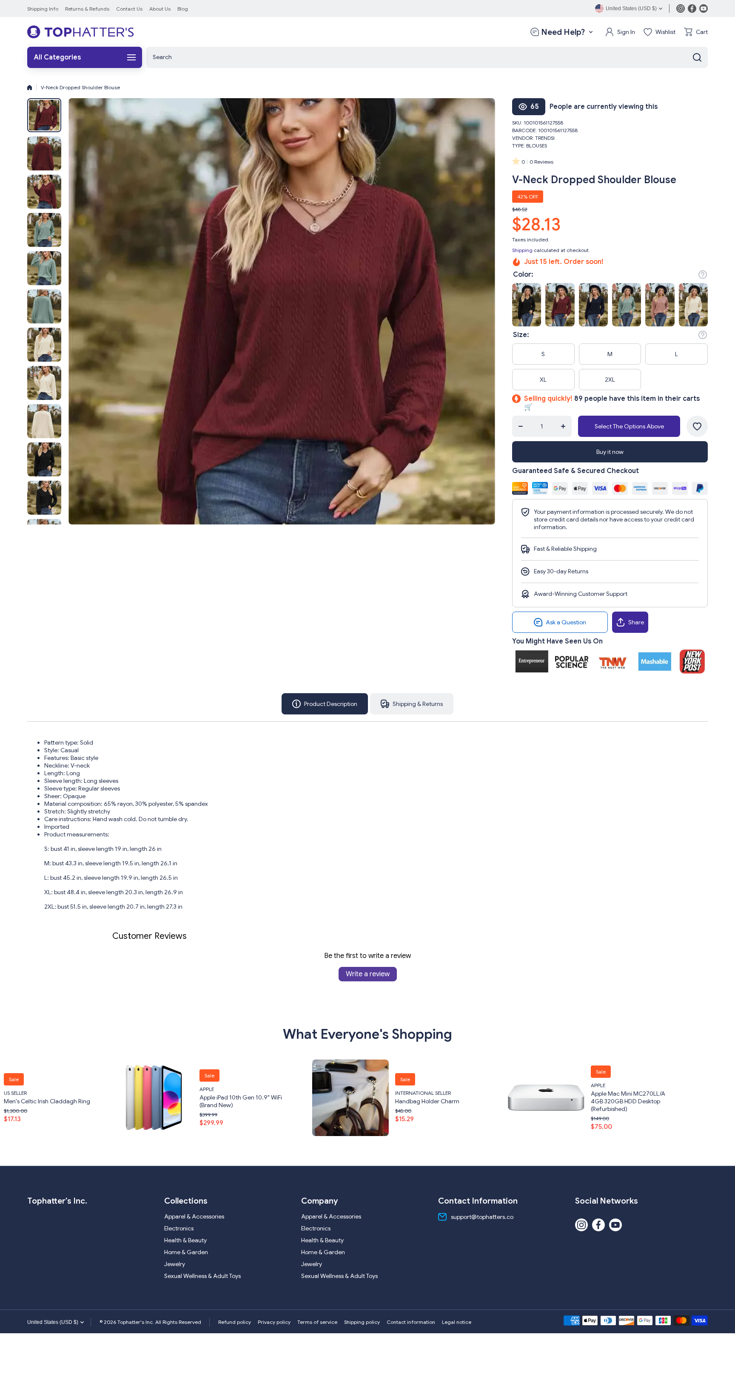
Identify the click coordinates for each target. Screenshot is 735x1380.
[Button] (702, 274)
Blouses (536, 145)
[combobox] (427, 57)
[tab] (411, 703)
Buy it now (610, 452)
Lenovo (538, 1081)
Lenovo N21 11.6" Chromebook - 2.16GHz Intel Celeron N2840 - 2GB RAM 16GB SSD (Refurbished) (570, 1101)
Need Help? (563, 32)
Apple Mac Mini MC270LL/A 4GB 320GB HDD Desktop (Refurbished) (370, 1101)
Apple (340, 1085)
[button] (696, 32)
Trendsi (545, 138)
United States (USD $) (52, 1322)
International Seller (165, 1093)
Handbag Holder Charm (169, 1101)
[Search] (697, 57)
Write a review (368, 974)
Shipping (522, 250)
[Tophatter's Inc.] (80, 32)
